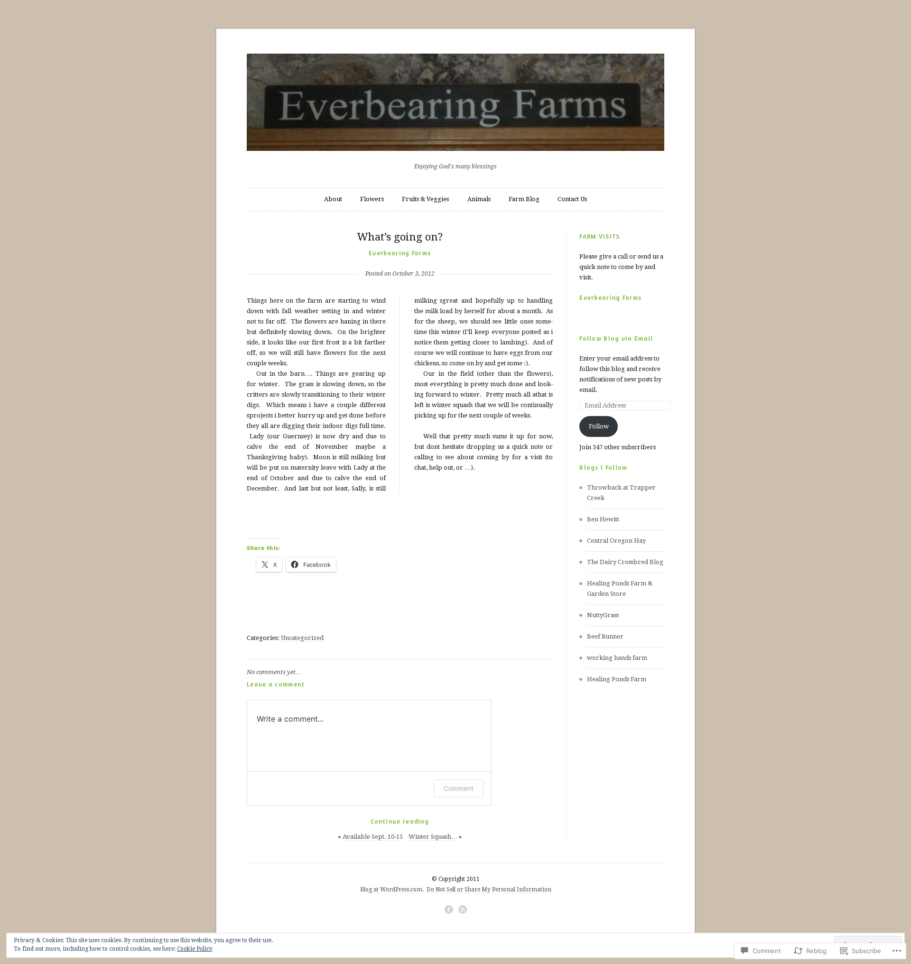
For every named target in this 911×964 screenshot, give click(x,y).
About (333, 199)
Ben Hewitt (603, 519)
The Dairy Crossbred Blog (625, 561)
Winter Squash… (433, 836)
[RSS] (462, 909)
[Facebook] (449, 909)
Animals (479, 199)
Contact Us (572, 199)
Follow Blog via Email (616, 338)
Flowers (372, 199)
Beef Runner (605, 636)
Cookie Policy (195, 948)
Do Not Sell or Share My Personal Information (489, 889)
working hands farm (617, 657)
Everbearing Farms (400, 253)
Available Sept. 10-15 (373, 836)
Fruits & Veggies (425, 199)
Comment (459, 788)
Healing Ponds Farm (616, 679)
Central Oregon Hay (616, 540)
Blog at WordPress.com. (392, 889)
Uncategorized (302, 637)
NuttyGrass (603, 615)
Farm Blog (524, 199)
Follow (599, 426)
